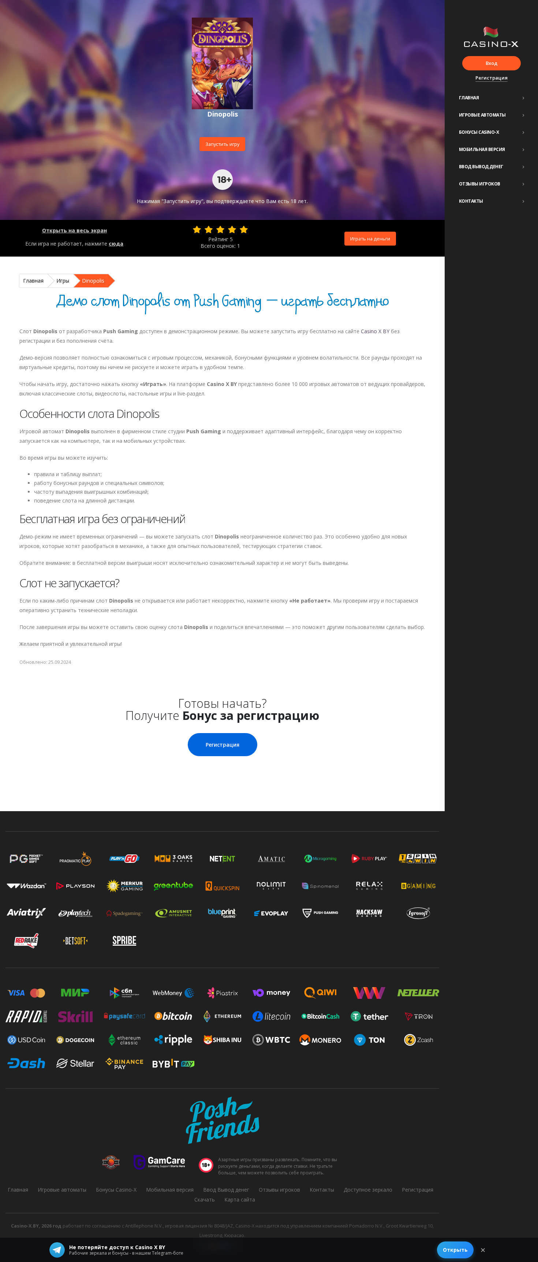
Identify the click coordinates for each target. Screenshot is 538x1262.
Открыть (455, 1249)
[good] (232, 229)
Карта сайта (239, 1199)
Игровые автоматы (482, 115)
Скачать (204, 1199)
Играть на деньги (370, 238)
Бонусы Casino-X (479, 132)
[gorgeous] (244, 229)
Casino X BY (375, 331)
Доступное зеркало (368, 1189)
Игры (62, 280)
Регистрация (491, 77)
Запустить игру (222, 144)
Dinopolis (93, 280)
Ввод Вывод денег (481, 166)
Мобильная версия (482, 149)
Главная (469, 98)
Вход (491, 63)
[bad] (197, 229)
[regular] (220, 229)
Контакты (471, 201)
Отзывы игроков (479, 184)
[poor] (209, 229)
